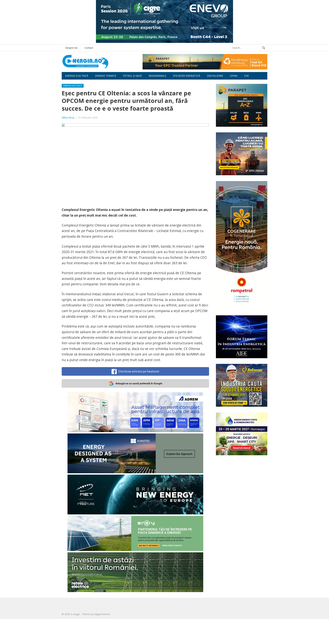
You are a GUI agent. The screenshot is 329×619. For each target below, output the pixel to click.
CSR (246, 75)
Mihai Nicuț (68, 117)
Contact (88, 47)
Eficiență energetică (186, 75)
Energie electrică (76, 75)
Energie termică (105, 75)
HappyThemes (102, 614)
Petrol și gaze (132, 75)
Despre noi (71, 47)
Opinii (233, 75)
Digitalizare (215, 75)
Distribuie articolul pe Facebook (138, 371)
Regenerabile (157, 75)
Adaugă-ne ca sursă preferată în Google (138, 383)
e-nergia (75, 614)
